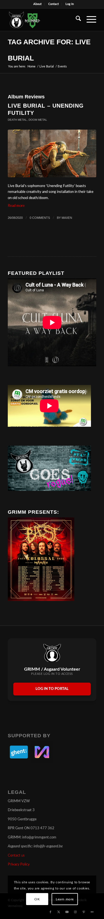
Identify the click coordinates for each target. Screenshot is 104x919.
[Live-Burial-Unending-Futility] (52, 153)
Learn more (65, 899)
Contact (53, 4)
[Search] (75, 20)
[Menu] (88, 20)
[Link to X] (59, 912)
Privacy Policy (19, 864)
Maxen (67, 217)
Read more (16, 206)
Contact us (16, 855)
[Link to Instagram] (75, 912)
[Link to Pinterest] (84, 912)
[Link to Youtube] (67, 912)
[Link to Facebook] (50, 912)
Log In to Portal (52, 689)
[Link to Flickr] (92, 912)
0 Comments (40, 217)
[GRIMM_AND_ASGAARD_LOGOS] (43, 20)
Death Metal (17, 119)
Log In (69, 4)
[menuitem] (38, 4)
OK (37, 899)
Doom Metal (38, 119)
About (37, 4)
